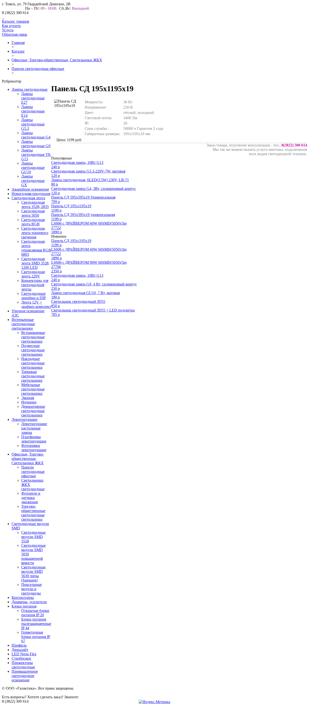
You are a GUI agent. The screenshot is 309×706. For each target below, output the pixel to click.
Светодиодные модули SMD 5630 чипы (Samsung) (33, 573)
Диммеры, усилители (29, 602)
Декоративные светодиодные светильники (33, 410)
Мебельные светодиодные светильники (33, 389)
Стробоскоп (21, 658)
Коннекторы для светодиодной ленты (34, 284)
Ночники (28, 402)
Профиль (19, 645)
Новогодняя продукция (31, 194)
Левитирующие (24, 419)
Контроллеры (23, 597)
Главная (18, 43)
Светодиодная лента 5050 (33, 213)
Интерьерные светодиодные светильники (23, 324)
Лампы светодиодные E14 (33, 111)
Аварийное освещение (30, 189)
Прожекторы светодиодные (23, 665)
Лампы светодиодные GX (33, 180)
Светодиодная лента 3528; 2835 (35, 204)
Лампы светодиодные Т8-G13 (36, 154)
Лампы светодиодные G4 (35, 135)
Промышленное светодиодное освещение (25, 675)
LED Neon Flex (24, 654)
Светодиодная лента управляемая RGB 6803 (36, 247)
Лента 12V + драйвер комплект (36, 304)
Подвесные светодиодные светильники (33, 350)
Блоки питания (24, 606)
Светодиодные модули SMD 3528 (33, 536)
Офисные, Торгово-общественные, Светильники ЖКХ (57, 60)
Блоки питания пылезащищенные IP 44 (36, 623)
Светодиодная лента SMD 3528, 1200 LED (35, 263)
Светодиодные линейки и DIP (33, 295)
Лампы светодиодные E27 (33, 98)
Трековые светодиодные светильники (33, 376)
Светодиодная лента (28, 198)
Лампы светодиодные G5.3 (33, 124)
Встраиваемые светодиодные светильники (33, 337)
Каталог (18, 51)
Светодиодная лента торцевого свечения (34, 232)
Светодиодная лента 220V (33, 274)
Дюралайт (20, 650)
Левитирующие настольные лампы (34, 428)
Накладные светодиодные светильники (33, 363)
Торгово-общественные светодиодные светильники (33, 512)
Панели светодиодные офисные (38, 69)
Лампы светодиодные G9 (35, 143)
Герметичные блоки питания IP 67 (35, 636)
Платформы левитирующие (33, 439)
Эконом (27, 398)
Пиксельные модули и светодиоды (31, 588)
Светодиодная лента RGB (33, 222)
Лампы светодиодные (30, 89)
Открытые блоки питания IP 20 (35, 613)
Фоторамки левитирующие (33, 447)
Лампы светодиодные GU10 (33, 167)
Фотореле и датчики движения (30, 497)
